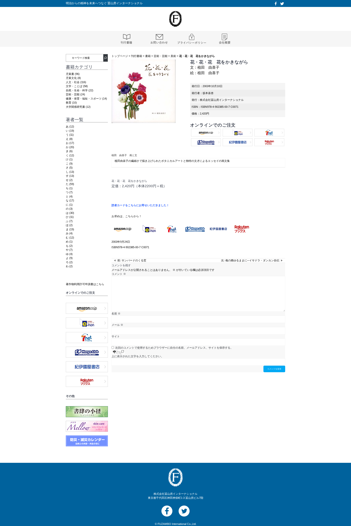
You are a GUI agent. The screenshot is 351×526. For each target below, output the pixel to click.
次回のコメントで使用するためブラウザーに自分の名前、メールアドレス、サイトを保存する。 (174, 347)
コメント (119, 273)
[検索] (105, 58)
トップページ (120, 56)
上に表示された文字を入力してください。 (138, 356)
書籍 (148, 56)
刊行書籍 (136, 56)
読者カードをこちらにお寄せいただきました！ (140, 205)
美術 (173, 56)
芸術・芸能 (160, 56)
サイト (116, 336)
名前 (116, 313)
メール (117, 324)
